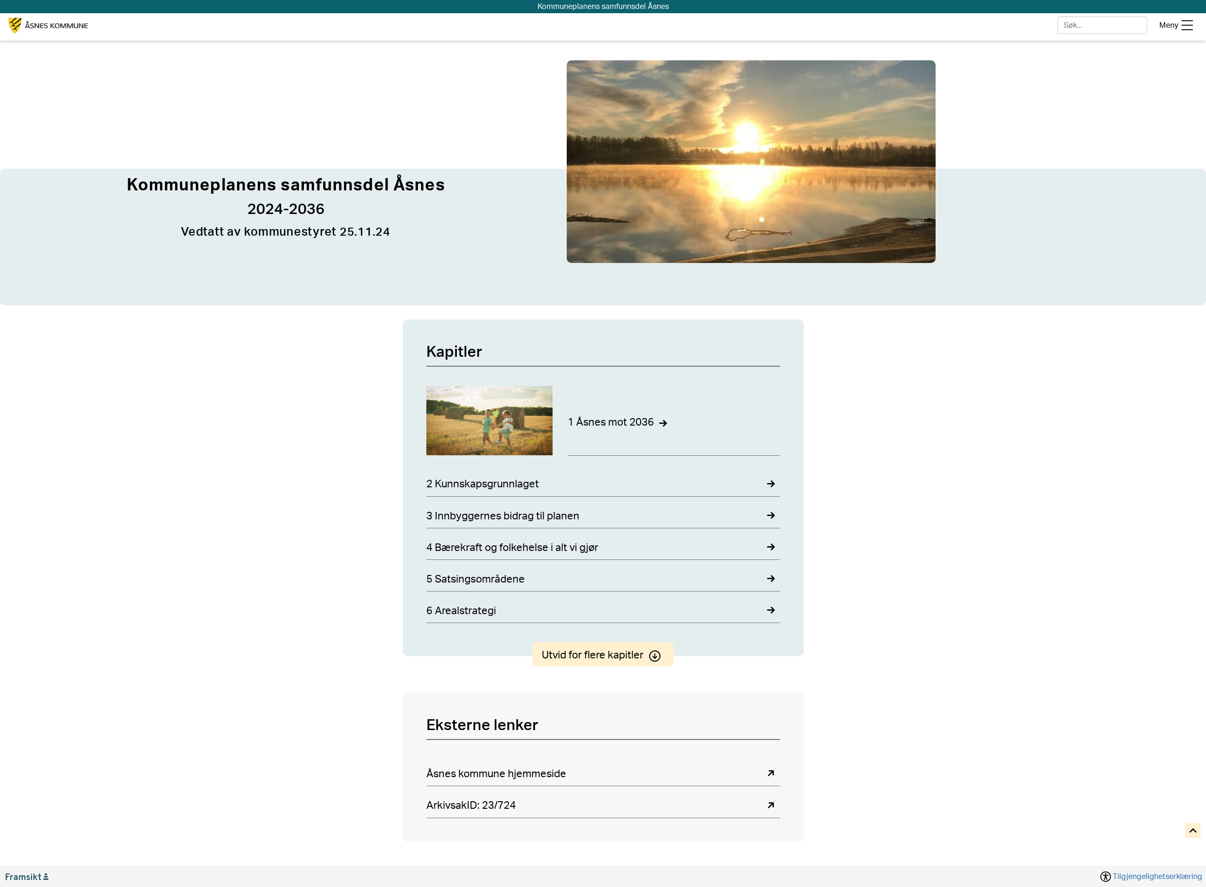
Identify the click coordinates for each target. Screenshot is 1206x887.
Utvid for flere (593, 655)
